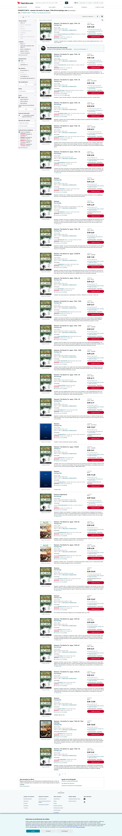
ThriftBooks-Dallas (62, 113)
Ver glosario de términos (68, 783)
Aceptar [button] (33, 831)
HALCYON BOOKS (62, 759)
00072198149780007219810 (69, 30)
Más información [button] (22, 147)
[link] (102, 16)
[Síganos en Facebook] (84, 799)
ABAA (66, 95)
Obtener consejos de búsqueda (70, 781)
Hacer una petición (24, 786)
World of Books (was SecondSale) (66, 34)
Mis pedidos (26, 805)
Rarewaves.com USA (62, 578)
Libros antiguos (52, 7)
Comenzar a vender (99, 7)
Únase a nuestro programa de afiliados (44, 801)
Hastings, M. (57, 448)
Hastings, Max (58, 25)
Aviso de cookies (57, 810)
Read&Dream (61, 136)
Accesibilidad (56, 812)
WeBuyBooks (61, 264)
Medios (55, 801)
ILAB (68, 95)
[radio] (19, 64)
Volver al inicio (61, 792)
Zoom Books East (62, 64)
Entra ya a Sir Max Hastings (80, 49)
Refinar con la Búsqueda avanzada (42, 12)
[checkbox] (19, 22)
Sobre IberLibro (57, 798)
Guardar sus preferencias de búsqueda (72, 785)
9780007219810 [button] (26, 12)
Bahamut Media (61, 385)
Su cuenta (89, 2)
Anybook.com (61, 457)
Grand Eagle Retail (62, 505)
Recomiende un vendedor (44, 804)
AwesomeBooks (61, 162)
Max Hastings (57, 104)
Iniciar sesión (82, 2)
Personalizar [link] (65, 831)
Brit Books (60, 655)
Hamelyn (60, 629)
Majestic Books (61, 708)
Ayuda (101, 2)
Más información (22, 55)
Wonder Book (61, 90)
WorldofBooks (61, 188)
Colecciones (37, 7)
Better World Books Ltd (63, 311)
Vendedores (84, 7)
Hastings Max (57, 700)
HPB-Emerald (61, 239)
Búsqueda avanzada (22, 7)
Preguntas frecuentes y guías (74, 798)
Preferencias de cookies (72, 825)
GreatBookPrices (62, 434)
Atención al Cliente (72, 801)
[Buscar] (66, 3)
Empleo (55, 803)
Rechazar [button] (48, 831)
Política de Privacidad (58, 805)
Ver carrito (26, 807)
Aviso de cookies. (33, 827)
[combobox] (50, 3)
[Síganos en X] (84, 802)
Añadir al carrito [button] (95, 36)
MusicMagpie (61, 288)
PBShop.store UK (62, 606)
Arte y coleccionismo (68, 7)
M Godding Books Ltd (63, 532)
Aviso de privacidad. (80, 827)
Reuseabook (61, 409)
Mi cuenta (25, 803)
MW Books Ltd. (61, 733)
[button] (20, 16)
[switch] (20, 115)
